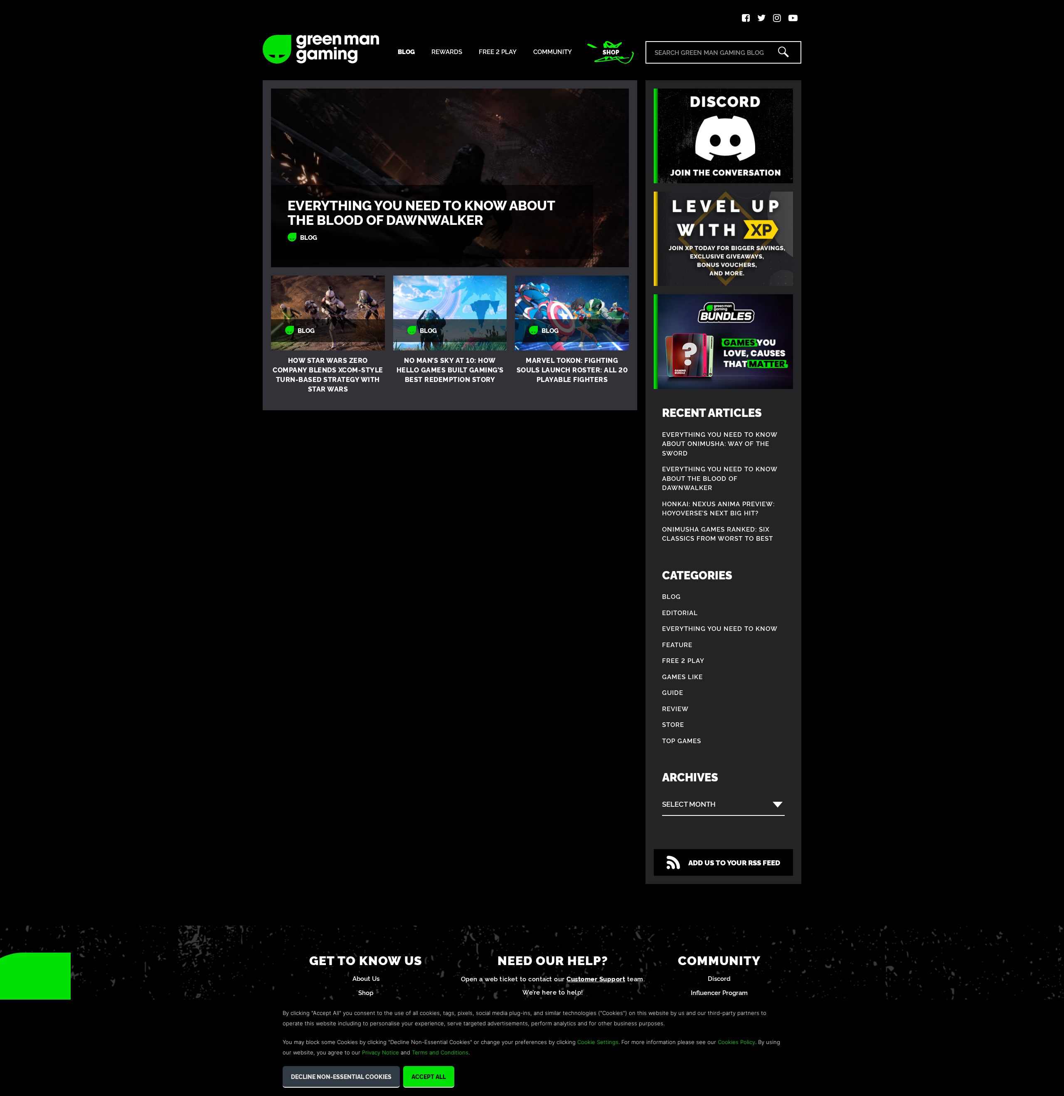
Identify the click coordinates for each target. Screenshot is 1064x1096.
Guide (672, 692)
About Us (365, 978)
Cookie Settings (597, 1042)
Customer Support (595, 978)
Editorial (680, 612)
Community (552, 52)
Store (673, 724)
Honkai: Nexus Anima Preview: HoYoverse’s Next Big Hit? (718, 508)
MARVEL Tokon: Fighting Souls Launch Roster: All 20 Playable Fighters (572, 369)
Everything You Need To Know (720, 628)
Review (675, 708)
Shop (611, 52)
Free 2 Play (498, 52)
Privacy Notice (380, 1052)
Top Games (681, 740)
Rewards (446, 52)
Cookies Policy (736, 1042)
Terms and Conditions (440, 1052)
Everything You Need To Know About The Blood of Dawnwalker (421, 211)
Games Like (682, 676)
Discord (719, 978)
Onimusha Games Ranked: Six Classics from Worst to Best (717, 534)
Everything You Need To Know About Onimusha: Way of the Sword (719, 443)
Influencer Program (719, 992)
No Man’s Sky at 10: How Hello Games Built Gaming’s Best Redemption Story (450, 369)
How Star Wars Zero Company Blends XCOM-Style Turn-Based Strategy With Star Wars (328, 374)
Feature (677, 644)
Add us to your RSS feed (734, 862)
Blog (406, 52)
